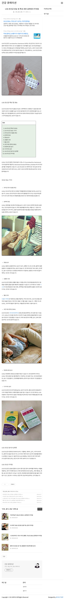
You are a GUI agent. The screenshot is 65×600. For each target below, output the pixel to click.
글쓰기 (24, 591)
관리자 (24, 587)
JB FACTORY (59, 597)
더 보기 (39, 509)
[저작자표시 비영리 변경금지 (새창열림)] (18, 484)
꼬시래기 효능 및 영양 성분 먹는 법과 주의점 (12, 496)
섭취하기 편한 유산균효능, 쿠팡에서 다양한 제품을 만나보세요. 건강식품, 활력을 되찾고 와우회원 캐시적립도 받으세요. (21, 24)
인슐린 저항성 (5, 299)
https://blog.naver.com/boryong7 (13, 31)
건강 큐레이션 (9, 564)
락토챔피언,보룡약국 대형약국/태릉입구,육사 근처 (16, 34)
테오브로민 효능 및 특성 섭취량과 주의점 (11, 502)
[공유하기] (7, 484)
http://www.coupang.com (10, 19)
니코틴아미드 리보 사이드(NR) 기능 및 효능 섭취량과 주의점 (15, 498)
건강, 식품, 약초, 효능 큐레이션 (12, 566)
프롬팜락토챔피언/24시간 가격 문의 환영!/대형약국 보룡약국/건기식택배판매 (16, 37)
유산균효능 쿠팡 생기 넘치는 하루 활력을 (16, 21)
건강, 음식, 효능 (19, 12)
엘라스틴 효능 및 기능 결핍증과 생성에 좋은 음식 (13, 500)
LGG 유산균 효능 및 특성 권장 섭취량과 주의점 (22, 9)
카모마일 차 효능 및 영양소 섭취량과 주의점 (12, 494)
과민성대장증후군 (14, 313)
